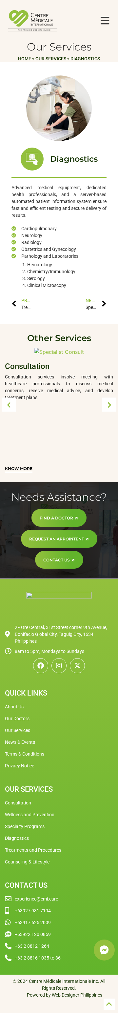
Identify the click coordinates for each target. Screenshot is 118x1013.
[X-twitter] (77, 665)
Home (24, 58)
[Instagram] (59, 665)
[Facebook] (40, 665)
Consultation (27, 366)
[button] (9, 405)
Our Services (50, 58)
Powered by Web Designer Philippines (64, 995)
